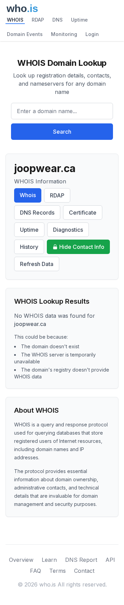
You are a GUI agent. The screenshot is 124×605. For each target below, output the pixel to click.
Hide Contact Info (81, 246)
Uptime (79, 20)
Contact (84, 570)
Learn (49, 559)
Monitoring (64, 34)
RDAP (38, 20)
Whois (28, 195)
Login (92, 34)
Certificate (82, 212)
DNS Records (37, 212)
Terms (57, 570)
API (110, 559)
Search (62, 131)
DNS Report (81, 559)
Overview (21, 559)
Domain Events (25, 34)
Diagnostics (68, 229)
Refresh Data (36, 264)
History (29, 246)
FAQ (35, 570)
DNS (57, 20)
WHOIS (15, 20)
